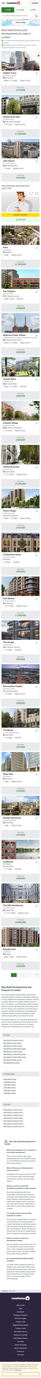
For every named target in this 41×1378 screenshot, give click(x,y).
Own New (20, 1341)
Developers (20, 1312)
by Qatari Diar (7, 469)
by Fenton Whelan (9, 601)
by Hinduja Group (9, 908)
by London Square (9, 163)
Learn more (17, 1370)
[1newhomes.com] (20, 1298)
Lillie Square (9, 161)
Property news (20, 1322)
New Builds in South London (13, 1051)
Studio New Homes (9, 1079)
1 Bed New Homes (9, 1082)
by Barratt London (9, 425)
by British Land (8, 381)
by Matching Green (9, 820)
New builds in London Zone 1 (13, 1110)
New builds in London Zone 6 (13, 1124)
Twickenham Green (12, 554)
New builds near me (20, 1332)
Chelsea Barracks (11, 467)
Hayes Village (9, 511)
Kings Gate (8, 774)
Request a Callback (20, 215)
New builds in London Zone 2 (13, 1112)
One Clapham (9, 291)
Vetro (5, 247)
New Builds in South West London (14, 1057)
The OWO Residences (13, 905)
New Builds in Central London (13, 1040)
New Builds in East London (12, 1043)
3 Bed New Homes (9, 1088)
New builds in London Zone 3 (13, 1115)
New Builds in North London (12, 1046)
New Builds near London (11, 1063)
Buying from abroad (20, 1335)
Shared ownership (20, 1345)
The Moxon (8, 730)
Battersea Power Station (14, 335)
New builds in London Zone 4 (13, 1118)
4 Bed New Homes (9, 1090)
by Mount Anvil (8, 294)
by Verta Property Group (11, 733)
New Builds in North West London (14, 1049)
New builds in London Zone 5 (13, 1121)
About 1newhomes (20, 1348)
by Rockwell (7, 250)
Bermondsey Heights (13, 686)
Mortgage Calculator (20, 1315)
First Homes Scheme (20, 1338)
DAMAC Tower (9, 73)
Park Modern (9, 598)
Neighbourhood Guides (20, 1325)
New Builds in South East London (14, 1054)
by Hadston (7, 952)
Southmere (8, 862)
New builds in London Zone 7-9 (13, 1126)
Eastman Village (10, 423)
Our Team (20, 1355)
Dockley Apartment (12, 818)
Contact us (20, 1351)
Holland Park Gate (11, 117)
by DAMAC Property (9, 75)
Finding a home (20, 1328)
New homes (21, 1305)
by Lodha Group (8, 119)
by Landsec (7, 776)
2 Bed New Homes (9, 1085)
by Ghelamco (7, 645)
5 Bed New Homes (9, 1093)
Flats (20, 1308)
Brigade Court (9, 949)
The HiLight (8, 642)
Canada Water (9, 379)
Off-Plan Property (20, 1318)
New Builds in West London (12, 1060)
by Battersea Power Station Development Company (20, 338)
